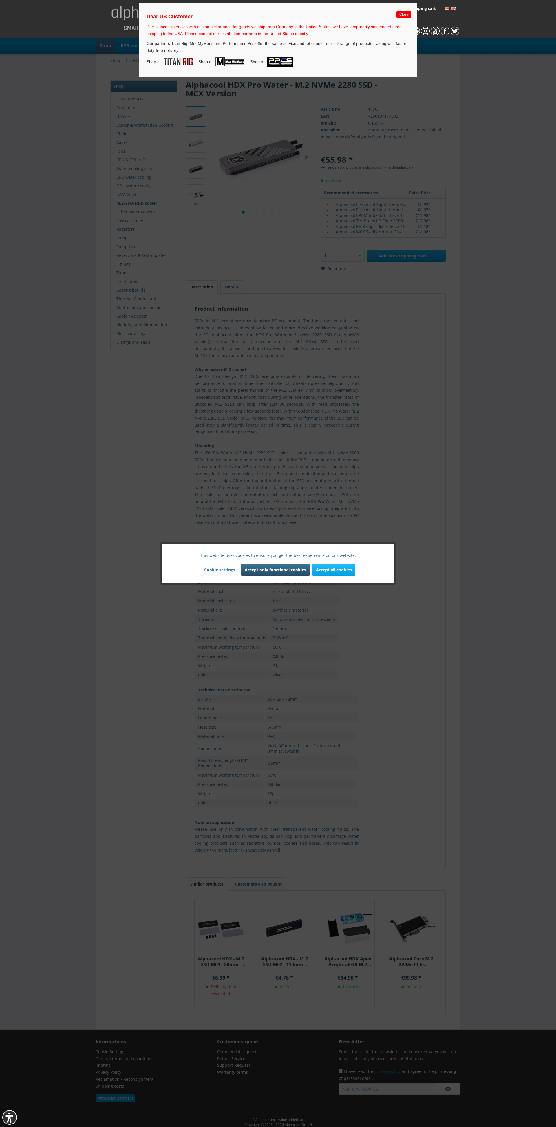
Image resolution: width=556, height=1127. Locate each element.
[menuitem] (450, 8)
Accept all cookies (334, 569)
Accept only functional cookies (275, 569)
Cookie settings (219, 569)
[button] (9, 1117)
